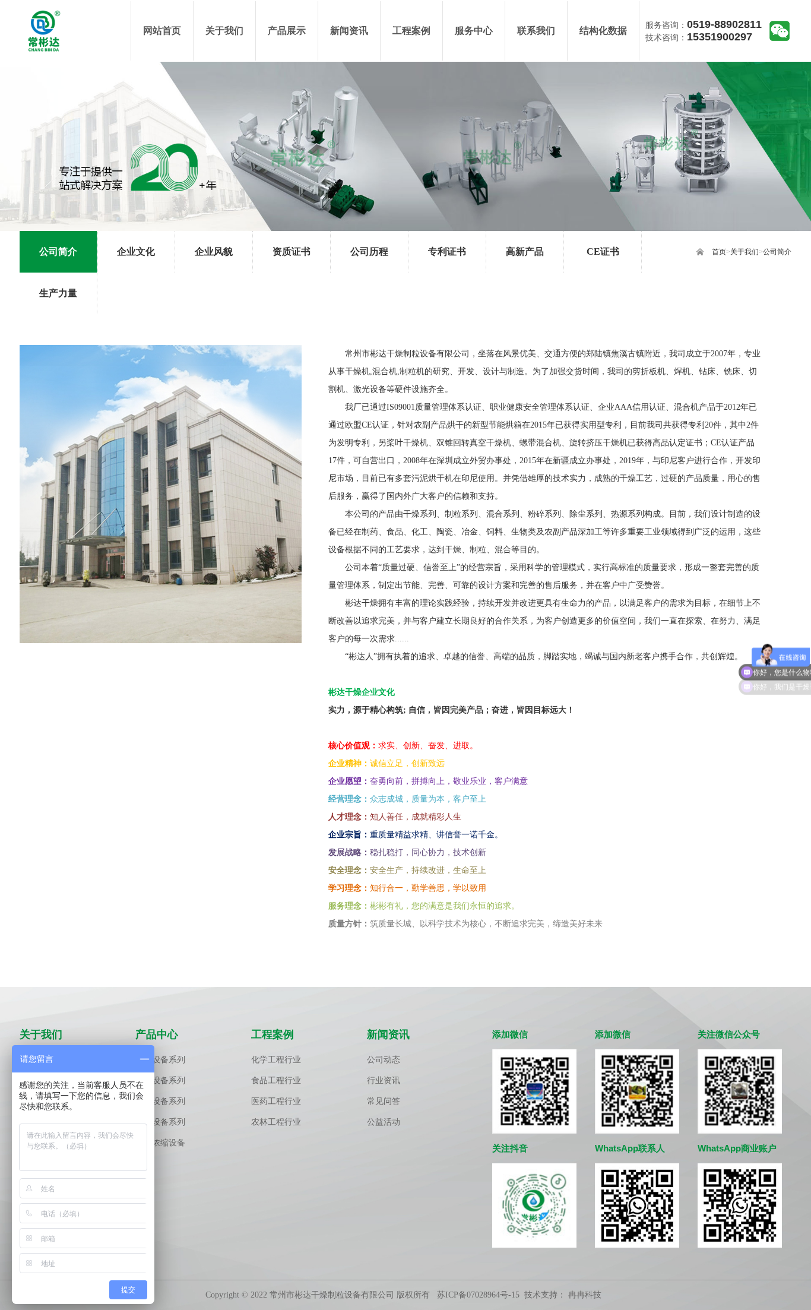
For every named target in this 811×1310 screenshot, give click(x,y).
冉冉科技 (584, 1294)
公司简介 (777, 252)
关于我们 (744, 252)
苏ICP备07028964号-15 (478, 1294)
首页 (719, 252)
